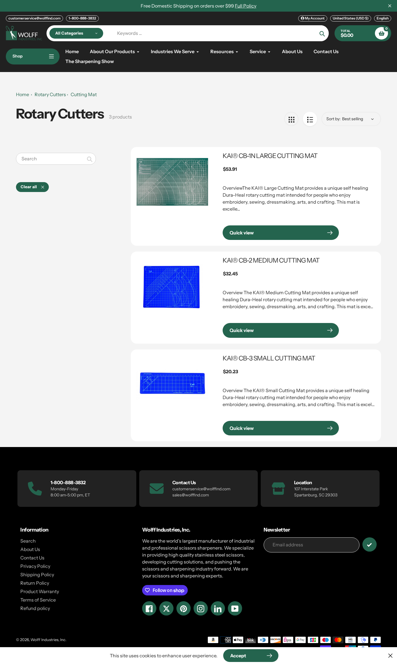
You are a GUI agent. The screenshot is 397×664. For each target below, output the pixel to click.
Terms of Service (38, 600)
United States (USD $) (351, 18)
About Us (30, 549)
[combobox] (56, 159)
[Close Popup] (390, 655)
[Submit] (369, 544)
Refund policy (35, 608)
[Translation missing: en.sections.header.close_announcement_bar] (390, 6)
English (383, 18)
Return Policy (34, 583)
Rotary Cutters (50, 94)
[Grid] (291, 119)
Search (28, 541)
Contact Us (32, 558)
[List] (310, 119)
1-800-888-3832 (82, 18)
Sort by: (333, 118)
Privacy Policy (35, 566)
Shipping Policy (37, 574)
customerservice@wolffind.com (34, 18)
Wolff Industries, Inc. (48, 639)
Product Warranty (39, 591)
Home (22, 94)
